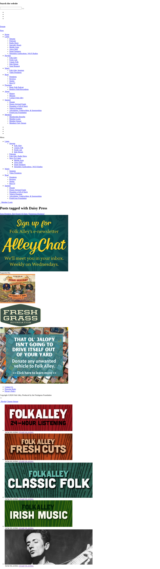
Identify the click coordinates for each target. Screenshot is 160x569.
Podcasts (12, 41)
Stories (11, 81)
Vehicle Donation (15, 108)
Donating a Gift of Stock (18, 106)
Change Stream (12, 401)
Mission (12, 96)
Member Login (14, 119)
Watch (7, 68)
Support (8, 100)
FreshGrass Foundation (18, 113)
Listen (7, 37)
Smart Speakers (15, 51)
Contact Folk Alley (16, 98)
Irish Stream (13, 64)
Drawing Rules (10, 389)
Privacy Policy (10, 391)
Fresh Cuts (13, 60)
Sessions (12, 171)
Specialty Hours (15, 45)
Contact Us (9, 387)
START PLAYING (26, 432)
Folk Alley (13, 58)
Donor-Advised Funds (17, 104)
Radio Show (14, 43)
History (12, 94)
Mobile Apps (14, 47)
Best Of (12, 83)
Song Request (14, 66)
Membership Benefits (17, 117)
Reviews (12, 79)
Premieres (13, 77)
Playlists (8, 56)
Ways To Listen (15, 158)
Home (7, 35)
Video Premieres (15, 72)
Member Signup (15, 121)
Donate (12, 102)
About (7, 91)
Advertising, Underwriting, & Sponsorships (25, 110)
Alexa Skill (13, 49)
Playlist (3, 401)
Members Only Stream (17, 123)
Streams (12, 39)
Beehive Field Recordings (19, 89)
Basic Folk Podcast (16, 87)
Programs (8, 85)
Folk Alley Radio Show (18, 156)
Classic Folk (14, 62)
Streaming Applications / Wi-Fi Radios (23, 53)
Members (8, 115)
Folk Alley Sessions (16, 70)
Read (7, 75)
